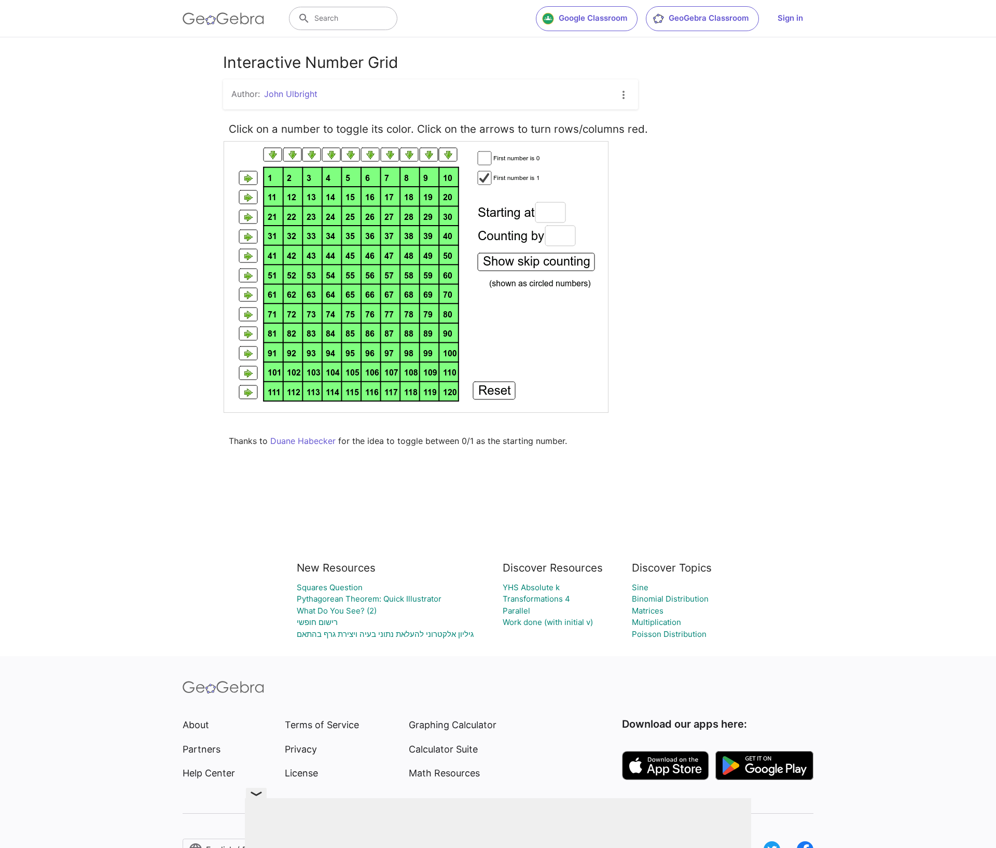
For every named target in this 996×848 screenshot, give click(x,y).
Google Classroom (593, 18)
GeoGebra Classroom (709, 18)
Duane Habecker (303, 441)
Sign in (790, 18)
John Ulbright (290, 94)
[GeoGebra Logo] (223, 18)
